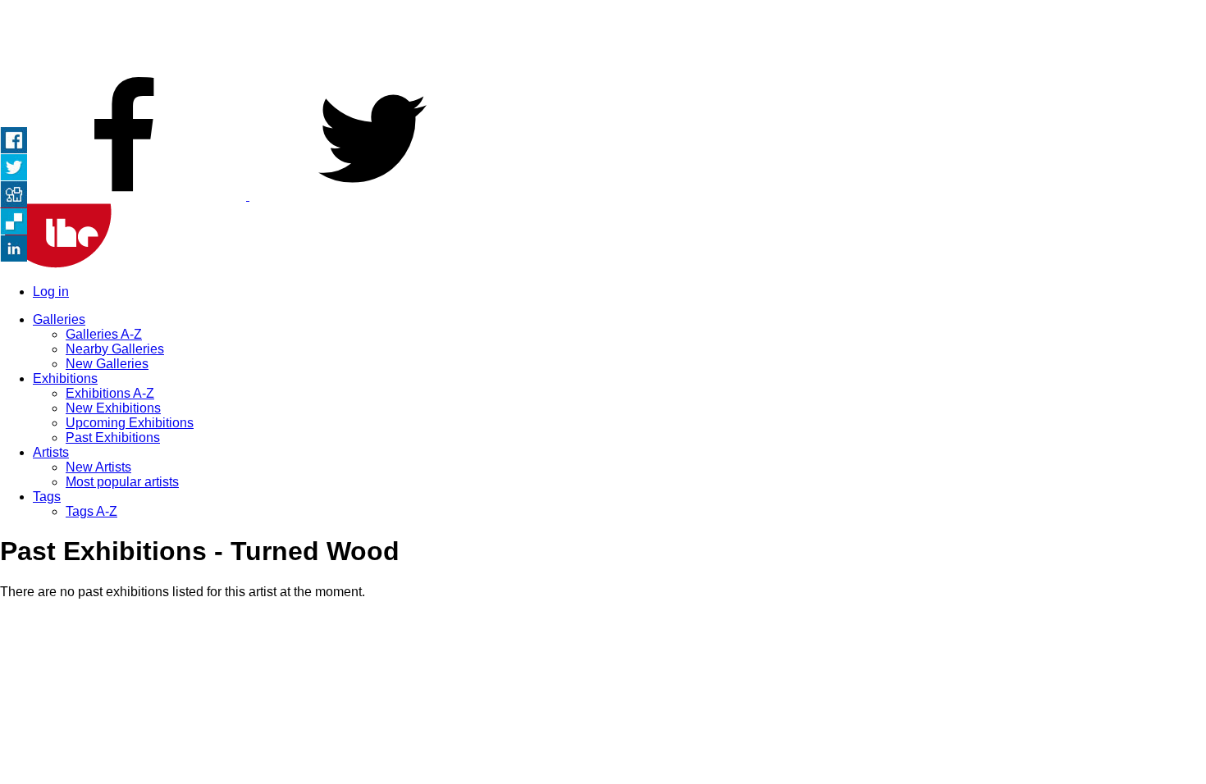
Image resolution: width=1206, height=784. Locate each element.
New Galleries (107, 364)
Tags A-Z (91, 511)
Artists (51, 452)
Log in (51, 292)
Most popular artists (122, 482)
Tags (47, 497)
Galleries (59, 319)
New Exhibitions (113, 408)
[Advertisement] (603, 37)
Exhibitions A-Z (110, 393)
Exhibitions (65, 378)
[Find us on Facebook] (124, 196)
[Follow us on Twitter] (372, 196)
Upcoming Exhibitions (130, 423)
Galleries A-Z (104, 334)
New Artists (98, 467)
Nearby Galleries (115, 349)
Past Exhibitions (113, 437)
